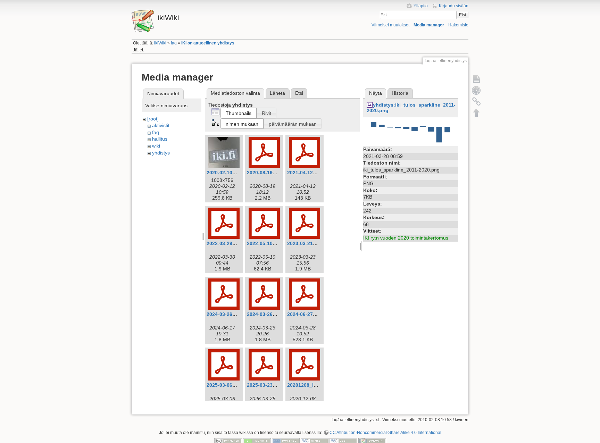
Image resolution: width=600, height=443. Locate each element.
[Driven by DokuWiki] (372, 440)
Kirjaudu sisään (453, 5)
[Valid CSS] (343, 440)
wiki (156, 146)
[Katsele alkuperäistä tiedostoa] (411, 132)
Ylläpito (421, 5)
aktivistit (160, 125)
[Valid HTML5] (314, 440)
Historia (400, 93)
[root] (153, 119)
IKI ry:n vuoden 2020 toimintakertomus (405, 238)
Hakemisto (458, 25)
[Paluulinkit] (476, 101)
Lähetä (277, 93)
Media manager (429, 25)
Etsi (462, 14)
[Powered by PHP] (286, 440)
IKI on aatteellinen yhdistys (207, 43)
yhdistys (161, 153)
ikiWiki (160, 43)
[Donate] (257, 440)
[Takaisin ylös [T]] (476, 112)
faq (174, 43)
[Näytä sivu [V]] (476, 79)
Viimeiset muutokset (390, 25)
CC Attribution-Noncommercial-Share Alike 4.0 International (385, 432)
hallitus (159, 139)
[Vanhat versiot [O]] (476, 90)
